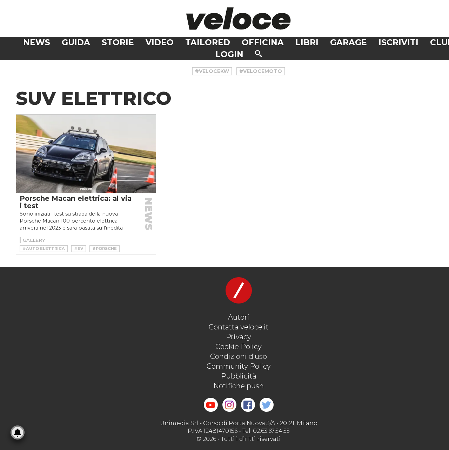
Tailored (207, 42)
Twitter (267, 405)
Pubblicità (238, 376)
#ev (78, 248)
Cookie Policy (238, 346)
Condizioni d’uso (238, 356)
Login (229, 54)
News (36, 42)
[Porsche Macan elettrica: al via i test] (86, 154)
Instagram (229, 405)
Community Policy (239, 366)
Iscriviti (398, 42)
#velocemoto (260, 71)
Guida (76, 42)
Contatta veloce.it (239, 327)
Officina (263, 42)
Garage (348, 42)
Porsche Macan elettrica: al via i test (76, 202)
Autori (238, 317)
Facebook (248, 405)
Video (160, 42)
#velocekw (212, 71)
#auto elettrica (43, 248)
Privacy (238, 337)
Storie (118, 42)
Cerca (258, 53)
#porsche (104, 248)
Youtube (211, 405)
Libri (307, 42)
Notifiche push (238, 386)
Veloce (238, 18)
